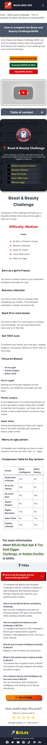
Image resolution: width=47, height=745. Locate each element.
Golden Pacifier (33, 554)
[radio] (14, 717)
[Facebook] (7, 742)
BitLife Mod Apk (23, 545)
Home (2, 15)
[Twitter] (12, 742)
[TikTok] (29, 742)
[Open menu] (40, 5)
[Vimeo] (34, 742)
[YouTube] (18, 742)
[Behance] (40, 742)
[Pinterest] (23, 742)
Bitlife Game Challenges (18, 15)
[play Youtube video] (23, 93)
